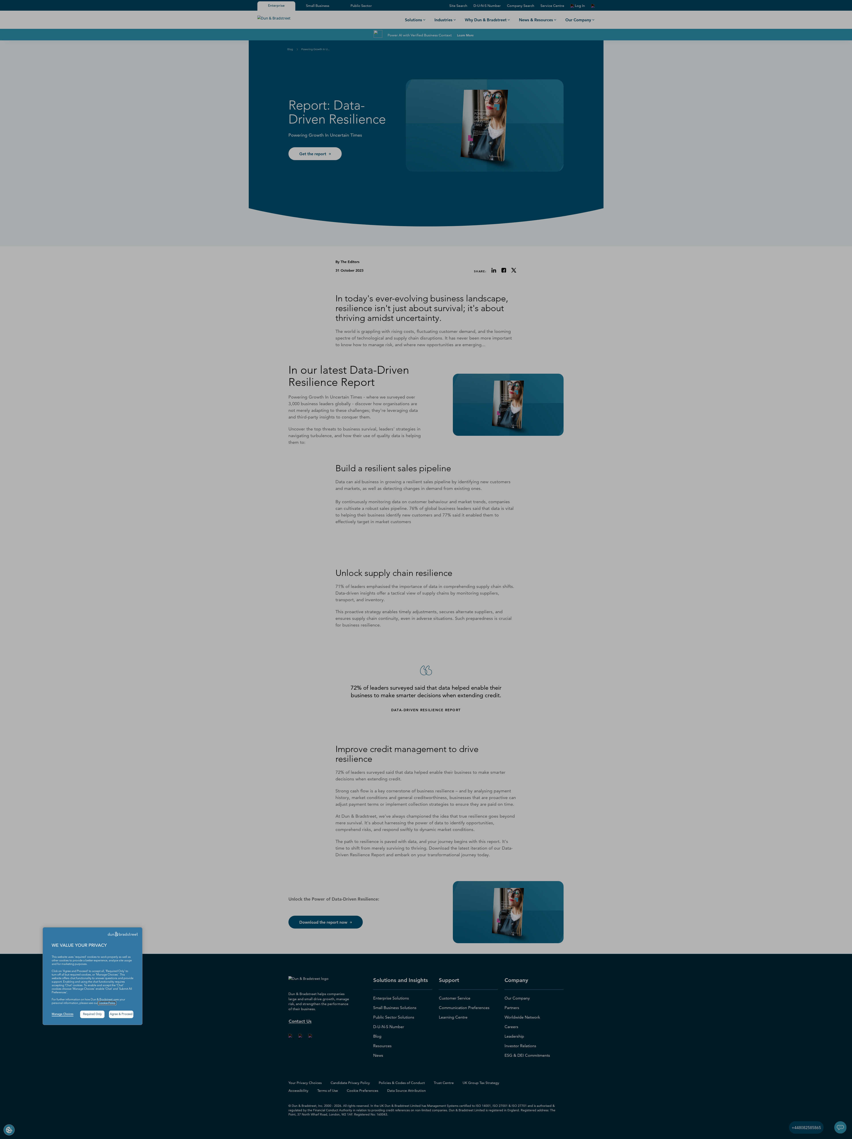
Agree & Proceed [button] (121, 1014)
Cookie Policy (107, 1003)
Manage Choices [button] (62, 1014)
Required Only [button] (92, 1014)
